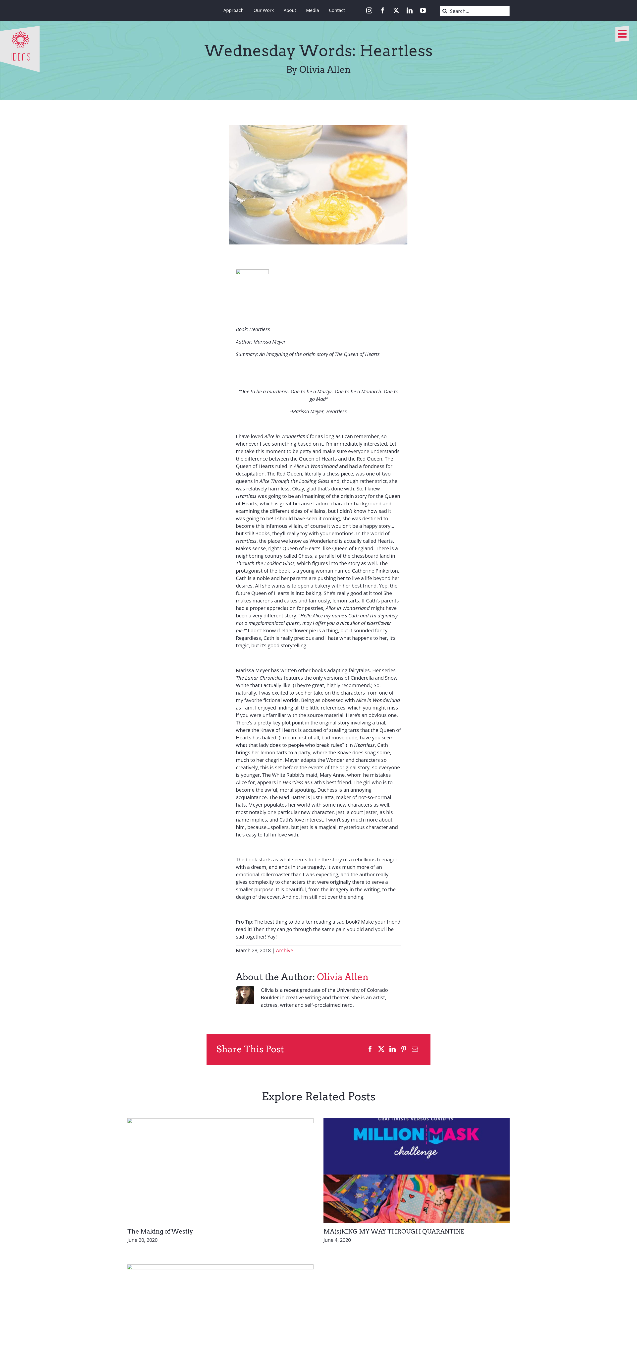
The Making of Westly (160, 1231)
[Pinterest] (403, 1049)
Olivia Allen (343, 976)
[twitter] (396, 10)
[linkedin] (410, 10)
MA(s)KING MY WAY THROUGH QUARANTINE (393, 1231)
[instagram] (369, 10)
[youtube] (423, 10)
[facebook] (383, 10)
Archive (284, 950)
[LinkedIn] (392, 1049)
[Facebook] (370, 1049)
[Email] (415, 1049)
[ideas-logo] (20, 28)
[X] (381, 1049)
